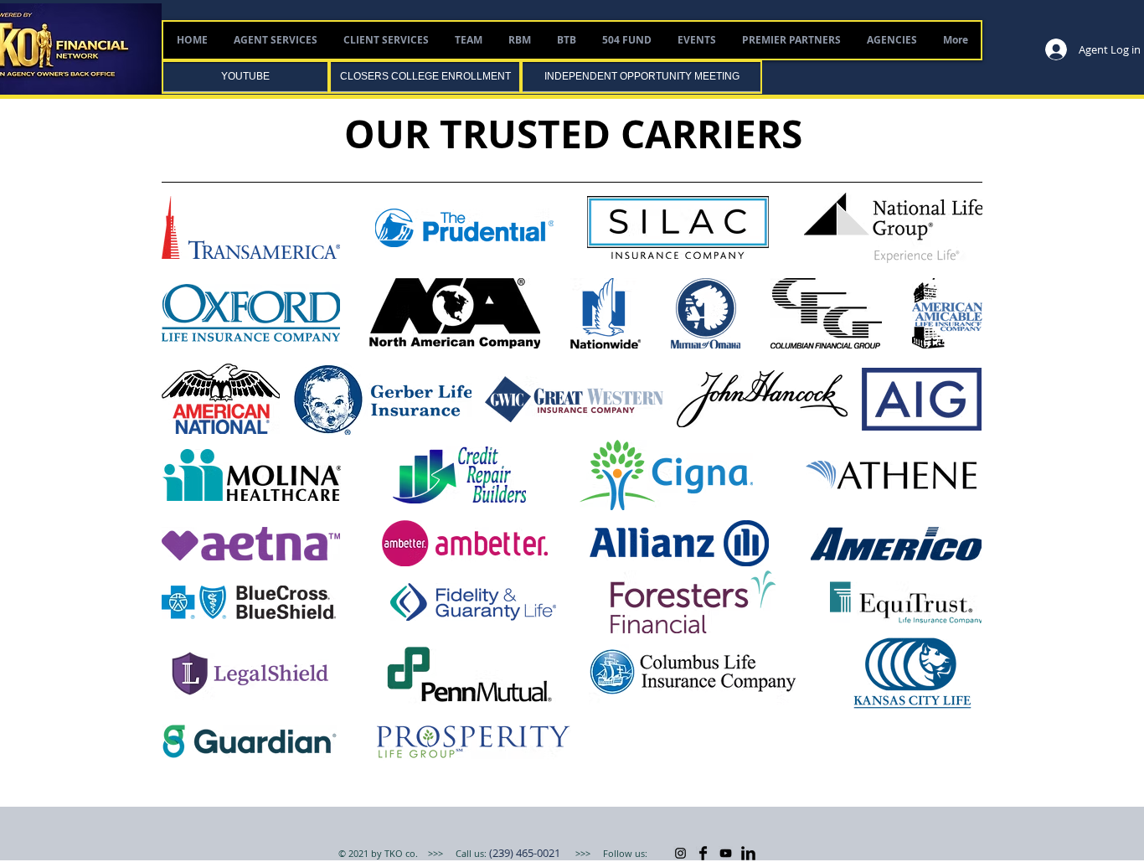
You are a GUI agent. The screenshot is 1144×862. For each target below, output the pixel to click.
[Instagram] (680, 853)
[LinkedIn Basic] (748, 853)
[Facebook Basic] (703, 853)
